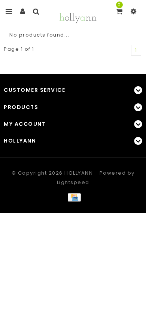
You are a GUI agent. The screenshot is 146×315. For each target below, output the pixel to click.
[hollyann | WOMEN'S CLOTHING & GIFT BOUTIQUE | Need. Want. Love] (78, 17)
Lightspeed (73, 182)
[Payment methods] (72, 197)
